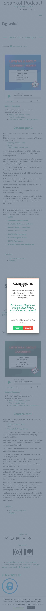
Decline (28, 328)
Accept (17, 328)
